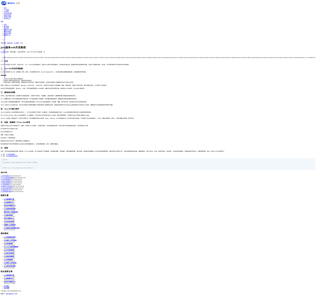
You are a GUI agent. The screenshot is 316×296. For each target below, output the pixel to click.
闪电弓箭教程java (9, 218)
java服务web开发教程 (10, 240)
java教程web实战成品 (7, 186)
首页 (5, 8)
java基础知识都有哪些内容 (12, 228)
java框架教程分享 (6, 189)
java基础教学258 (9, 202)
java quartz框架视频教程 (7, 177)
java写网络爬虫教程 (12, 156)
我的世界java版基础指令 (11, 212)
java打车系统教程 (6, 179)
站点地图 (6, 288)
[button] (2, 21)
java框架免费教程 (6, 183)
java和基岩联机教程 (10, 208)
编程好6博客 (7, 16)
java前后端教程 (10, 154)
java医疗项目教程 (6, 181)
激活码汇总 (7, 18)
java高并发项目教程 (6, 188)
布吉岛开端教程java (10, 205)
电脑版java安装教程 (10, 225)
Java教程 (6, 11)
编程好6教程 (7, 15)
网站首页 (10, 43)
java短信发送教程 (9, 221)
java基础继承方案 (9, 199)
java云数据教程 (5, 184)
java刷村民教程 (8, 215)
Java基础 (6, 9)
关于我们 (6, 286)
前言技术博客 (8, 13)
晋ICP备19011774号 (11, 293)
